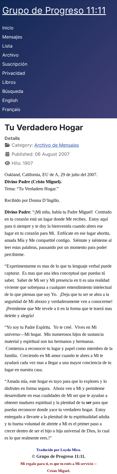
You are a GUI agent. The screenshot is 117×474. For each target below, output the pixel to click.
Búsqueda (12, 91)
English (10, 100)
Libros (9, 82)
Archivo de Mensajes (56, 145)
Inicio (8, 28)
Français (11, 109)
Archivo (10, 55)
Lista (7, 46)
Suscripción (14, 64)
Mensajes (12, 37)
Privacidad (13, 73)
